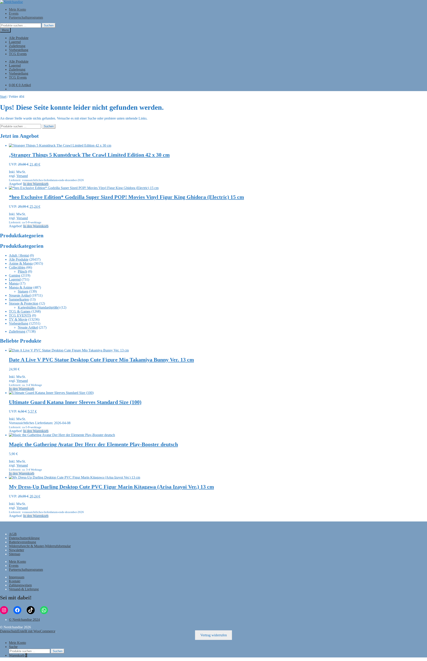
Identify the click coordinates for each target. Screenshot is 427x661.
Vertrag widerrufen (213, 635)
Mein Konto (17, 9)
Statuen (23, 291)
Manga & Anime (20, 287)
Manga (14, 283)
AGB (13, 534)
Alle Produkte (18, 38)
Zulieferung (17, 46)
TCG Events (18, 54)
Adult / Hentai (19, 255)
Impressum (16, 577)
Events (13, 13)
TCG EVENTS (20, 315)
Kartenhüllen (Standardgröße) (39, 307)
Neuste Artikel (28, 327)
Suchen (49, 25)
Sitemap (14, 554)
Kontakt (14, 581)
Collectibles (17, 267)
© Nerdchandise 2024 (24, 619)
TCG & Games (19, 311)
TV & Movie (18, 319)
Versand (22, 176)
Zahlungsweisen (20, 585)
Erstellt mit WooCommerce (36, 631)
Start (3, 96)
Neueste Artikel (20, 295)
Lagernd (15, 42)
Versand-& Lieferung (24, 589)
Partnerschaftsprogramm (26, 17)
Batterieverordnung (22, 542)
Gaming (14, 275)
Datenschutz (8, 631)
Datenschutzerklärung (24, 538)
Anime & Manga (21, 263)
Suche (13, 647)
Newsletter (16, 550)
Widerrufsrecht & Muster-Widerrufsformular (40, 546)
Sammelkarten (19, 299)
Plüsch (22, 271)
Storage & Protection (23, 303)
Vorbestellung (18, 50)
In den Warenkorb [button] (35, 184)
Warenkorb (18, 655)
